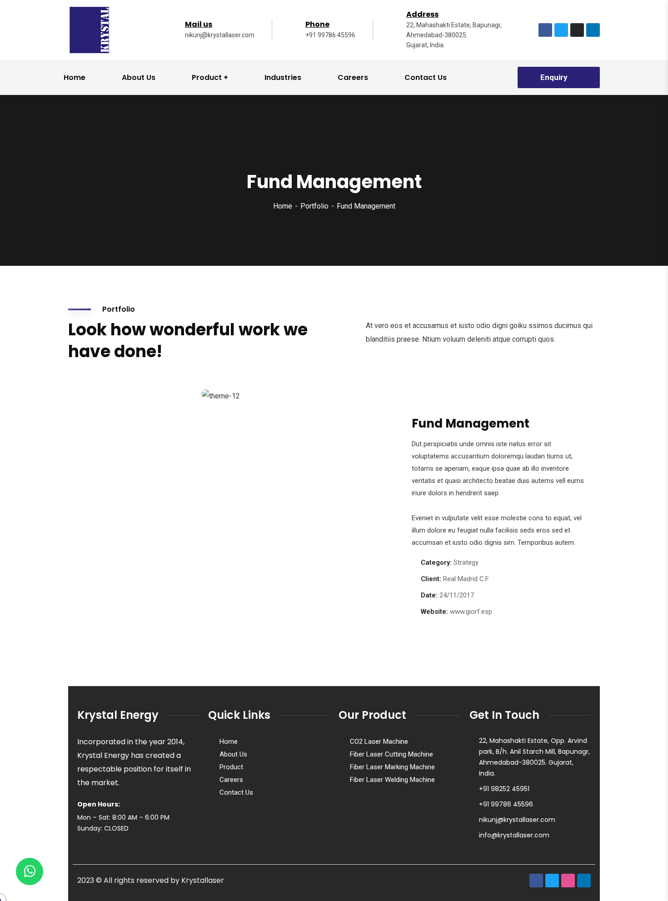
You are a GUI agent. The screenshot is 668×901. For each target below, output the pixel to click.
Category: (436, 562)
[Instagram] (577, 30)
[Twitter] (561, 30)
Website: (434, 611)
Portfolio (314, 206)
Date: (429, 595)
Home (282, 206)
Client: (431, 579)
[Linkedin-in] (593, 30)
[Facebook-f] (545, 30)
